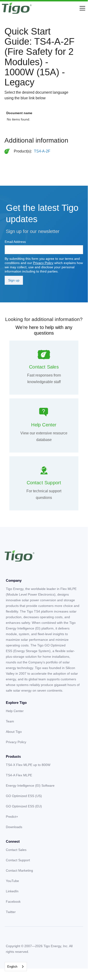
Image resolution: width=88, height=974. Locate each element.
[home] (17, 8)
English (12, 966)
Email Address (15, 242)
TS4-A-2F (42, 151)
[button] (81, 8)
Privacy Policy (43, 263)
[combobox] (16, 966)
